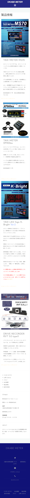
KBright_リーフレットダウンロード (8, 286)
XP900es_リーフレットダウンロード (8, 178)
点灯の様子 (10, 279)
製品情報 (6, 384)
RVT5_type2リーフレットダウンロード (9, 364)
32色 (16, 275)
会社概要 (6, 382)
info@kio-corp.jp (15, 472)
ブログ (5, 380)
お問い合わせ (7, 377)
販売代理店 (7, 387)
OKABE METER (8, 375)
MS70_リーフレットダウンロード (8, 98)
